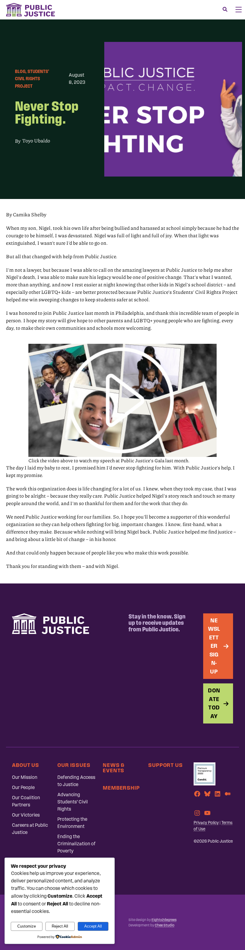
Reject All (60, 926)
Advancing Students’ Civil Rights (72, 801)
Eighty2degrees (164, 920)
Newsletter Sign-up (214, 646)
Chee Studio (164, 925)
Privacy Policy (206, 822)
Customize (26, 926)
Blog (20, 71)
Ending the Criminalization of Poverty (76, 843)
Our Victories (26, 814)
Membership (121, 788)
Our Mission (24, 777)
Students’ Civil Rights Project (32, 79)
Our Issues (74, 765)
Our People (23, 787)
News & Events (114, 767)
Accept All (93, 926)
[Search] (225, 9)
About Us (25, 765)
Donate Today (214, 703)
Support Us (165, 765)
